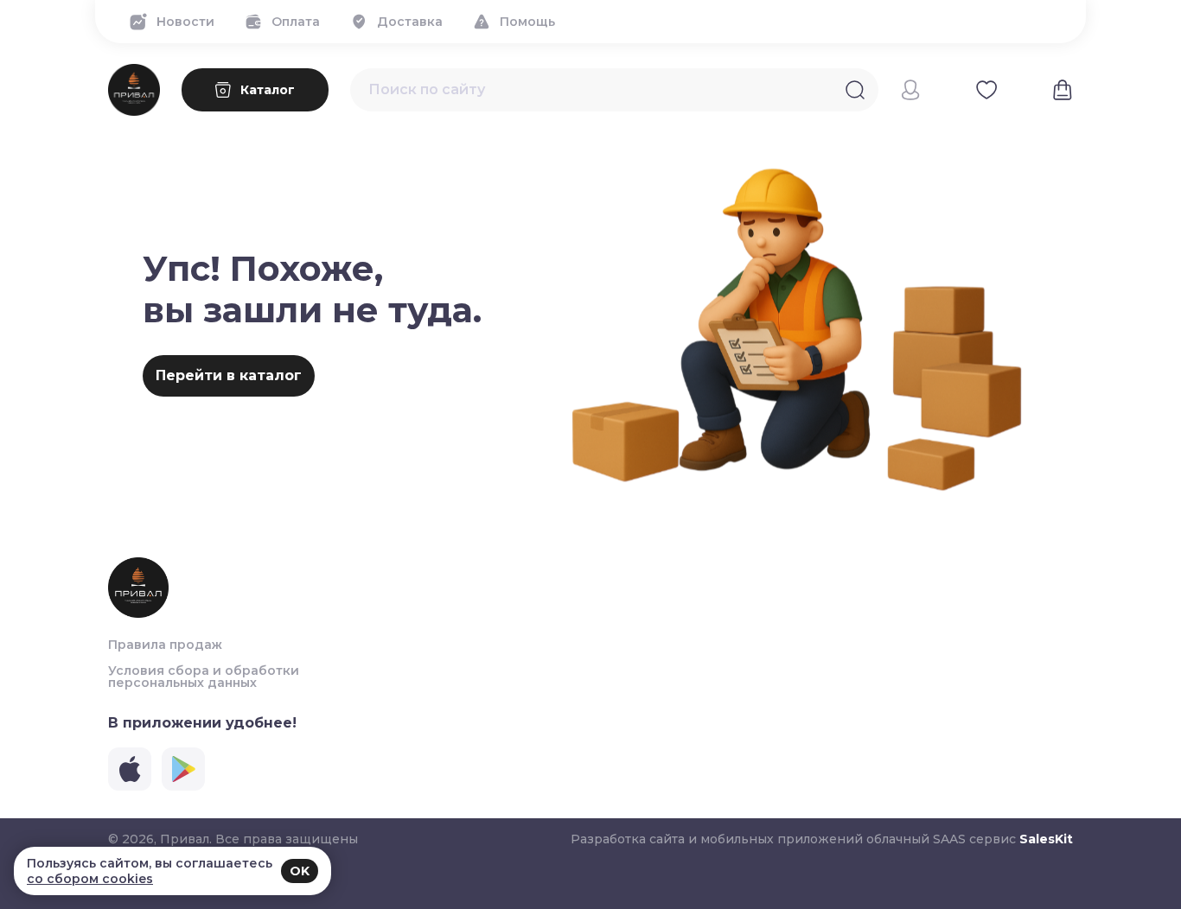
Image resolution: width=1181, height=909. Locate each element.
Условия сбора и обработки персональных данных (203, 676)
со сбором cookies (90, 879)
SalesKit (1046, 839)
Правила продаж (165, 645)
